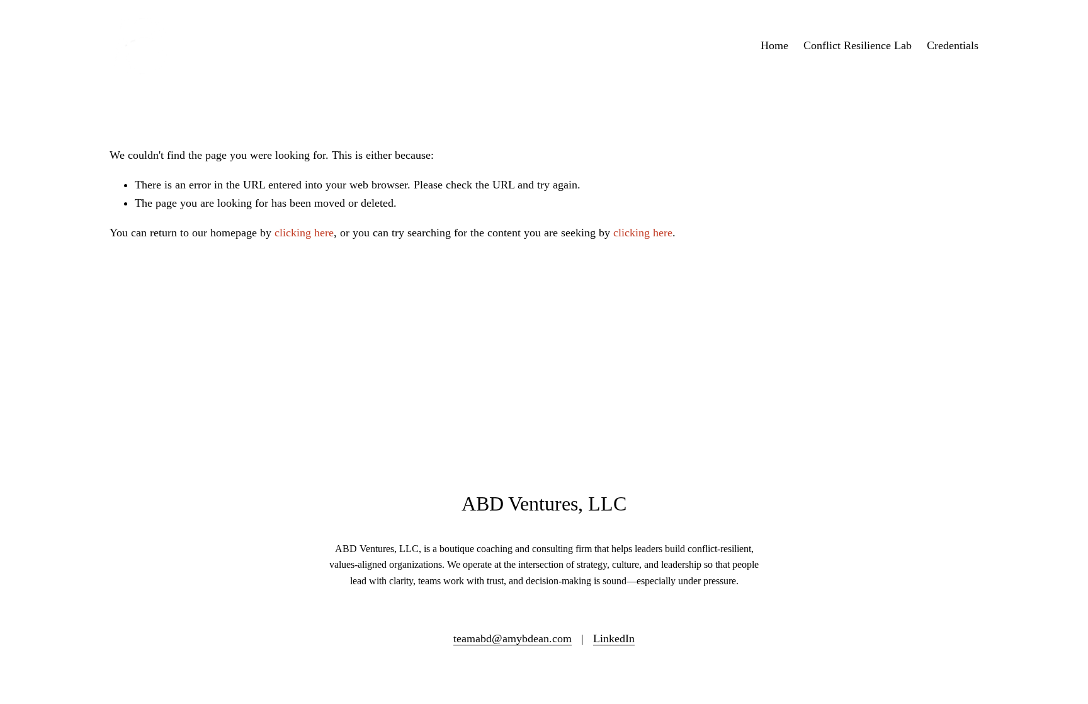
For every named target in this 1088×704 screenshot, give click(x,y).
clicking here (304, 232)
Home (774, 45)
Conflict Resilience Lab (857, 45)
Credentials (952, 45)
